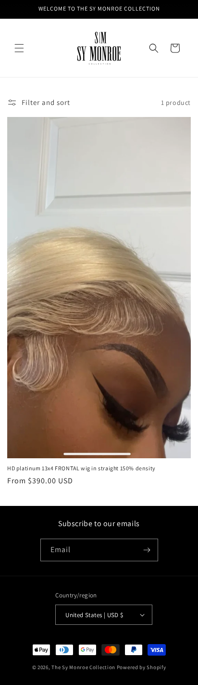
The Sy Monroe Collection (84, 667)
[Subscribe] (147, 550)
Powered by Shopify (141, 667)
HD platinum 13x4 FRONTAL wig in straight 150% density (81, 468)
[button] (19, 48)
